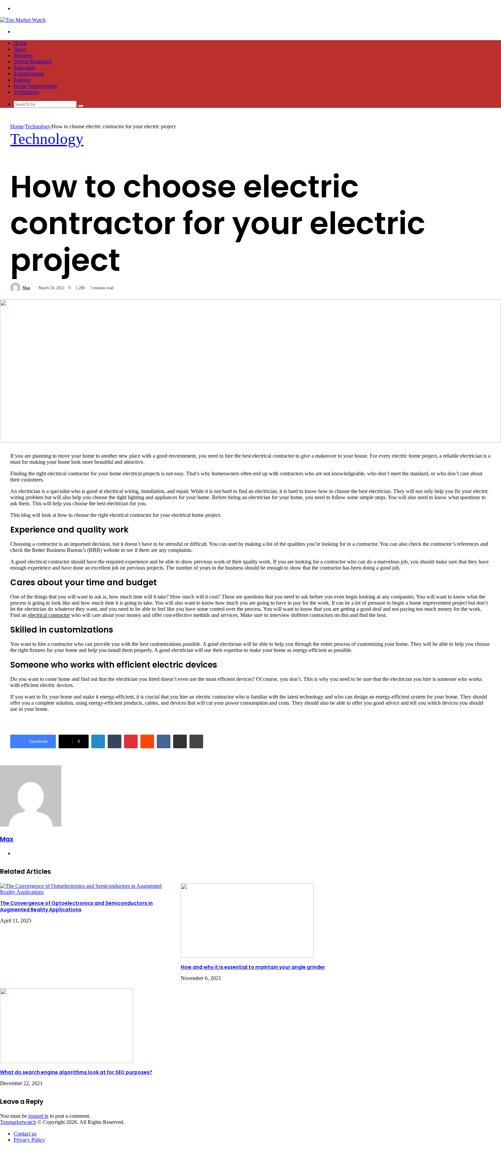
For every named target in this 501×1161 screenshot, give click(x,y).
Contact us (25, 1134)
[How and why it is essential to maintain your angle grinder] (247, 956)
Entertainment (29, 74)
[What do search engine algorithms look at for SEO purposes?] (66, 1061)
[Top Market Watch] (23, 20)
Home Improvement (35, 86)
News (20, 49)
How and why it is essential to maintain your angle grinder (253, 967)
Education (24, 67)
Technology (26, 92)
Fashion (22, 80)
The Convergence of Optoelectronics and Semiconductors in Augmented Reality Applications (76, 906)
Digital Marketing (33, 61)
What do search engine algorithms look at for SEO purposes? (76, 1072)
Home (20, 43)
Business (23, 55)
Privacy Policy (29, 1140)
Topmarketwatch (18, 1122)
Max (26, 287)
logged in (38, 1116)
